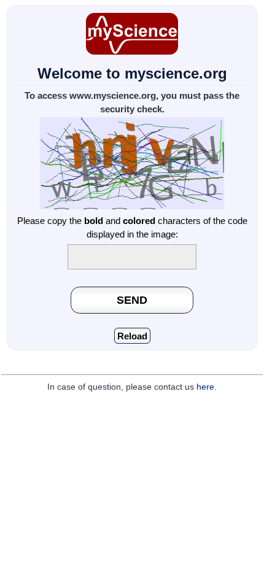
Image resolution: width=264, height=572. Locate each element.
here (205, 387)
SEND (132, 299)
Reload (132, 336)
